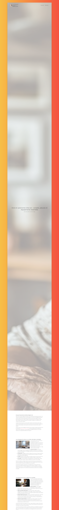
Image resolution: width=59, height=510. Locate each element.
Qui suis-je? (42, 5)
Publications (46, 5)
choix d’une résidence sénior (25, 428)
